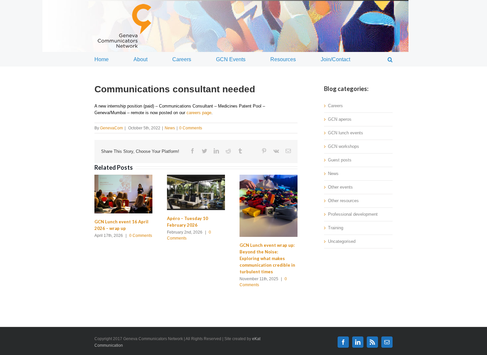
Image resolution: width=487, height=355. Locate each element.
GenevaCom (111, 128)
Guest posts (340, 159)
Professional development (353, 214)
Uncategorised (341, 241)
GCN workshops (343, 146)
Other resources (343, 200)
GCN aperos (340, 119)
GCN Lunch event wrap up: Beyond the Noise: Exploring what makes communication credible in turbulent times (267, 258)
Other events (340, 187)
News (170, 128)
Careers (335, 105)
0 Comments (190, 128)
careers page (199, 112)
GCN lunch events (345, 132)
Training (335, 227)
